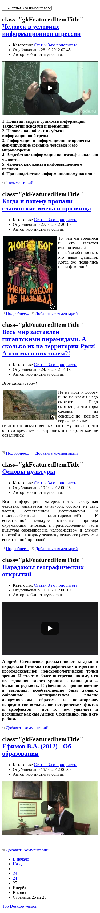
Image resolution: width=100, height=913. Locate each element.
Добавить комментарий (56, 313)
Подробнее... (17, 313)
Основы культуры (28, 471)
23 (15, 873)
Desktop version (23, 906)
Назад (18, 864)
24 (15, 878)
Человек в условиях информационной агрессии (41, 30)
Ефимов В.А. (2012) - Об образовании (36, 750)
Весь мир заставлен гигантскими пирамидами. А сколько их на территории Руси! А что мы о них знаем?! (49, 342)
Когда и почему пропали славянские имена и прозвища (46, 205)
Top (5, 906)
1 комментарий (19, 183)
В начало (21, 859)
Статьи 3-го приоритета (55, 45)
